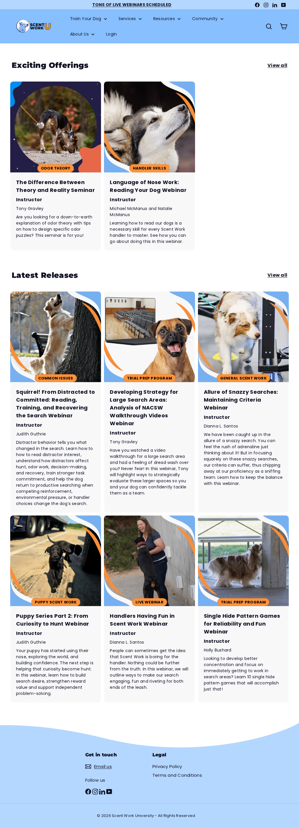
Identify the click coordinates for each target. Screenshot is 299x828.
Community (205, 19)
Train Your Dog (86, 19)
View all (277, 65)
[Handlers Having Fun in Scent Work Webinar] (149, 608)
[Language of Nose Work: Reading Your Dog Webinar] (149, 166)
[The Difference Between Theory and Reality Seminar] (55, 166)
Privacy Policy (167, 766)
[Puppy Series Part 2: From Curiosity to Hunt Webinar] (55, 608)
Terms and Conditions (177, 775)
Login (111, 34)
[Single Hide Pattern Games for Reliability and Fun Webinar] (243, 608)
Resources (164, 19)
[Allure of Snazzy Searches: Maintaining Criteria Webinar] (243, 402)
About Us (80, 34)
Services (128, 19)
